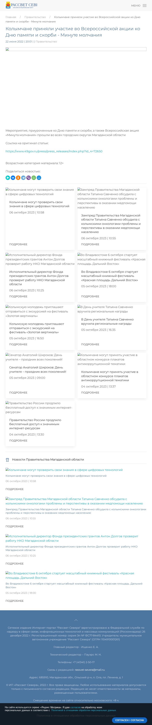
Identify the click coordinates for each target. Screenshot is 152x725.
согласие (75, 707)
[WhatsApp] (34, 178)
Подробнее (18, 244)
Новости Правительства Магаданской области (48, 459)
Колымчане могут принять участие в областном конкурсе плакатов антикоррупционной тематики (109, 376)
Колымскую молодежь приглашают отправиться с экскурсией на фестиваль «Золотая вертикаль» (36, 328)
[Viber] (28, 178)
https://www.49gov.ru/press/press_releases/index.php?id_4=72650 (54, 151)
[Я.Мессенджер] (8, 178)
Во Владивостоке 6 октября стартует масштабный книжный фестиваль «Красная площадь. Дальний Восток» (109, 276)
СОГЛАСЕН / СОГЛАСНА (129, 720)
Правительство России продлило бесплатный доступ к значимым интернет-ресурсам (35, 424)
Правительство (35, 17)
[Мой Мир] (39, 178)
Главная (11, 17)
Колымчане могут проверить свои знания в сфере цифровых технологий (56, 475)
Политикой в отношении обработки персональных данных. (84, 710)
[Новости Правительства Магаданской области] (7, 459)
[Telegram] (23, 178)
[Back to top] (76, 620)
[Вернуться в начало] (21, 5)
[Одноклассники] (18, 178)
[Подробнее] (64, 469)
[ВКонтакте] (13, 178)
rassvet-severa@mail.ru (90, 669)
